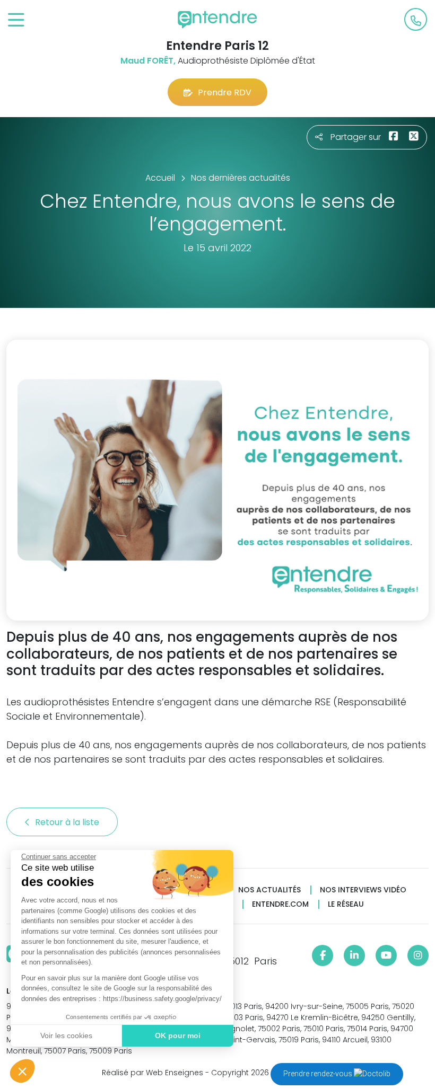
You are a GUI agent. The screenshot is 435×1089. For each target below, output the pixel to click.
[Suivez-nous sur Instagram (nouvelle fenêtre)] (418, 955)
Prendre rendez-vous (318, 1073)
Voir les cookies (66, 1035)
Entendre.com (280, 904)
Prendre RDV (224, 92)
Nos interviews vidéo (363, 890)
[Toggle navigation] (16, 20)
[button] (22, 1071)
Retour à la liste (68, 822)
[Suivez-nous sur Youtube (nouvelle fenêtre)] (386, 955)
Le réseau (346, 904)
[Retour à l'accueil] (217, 20)
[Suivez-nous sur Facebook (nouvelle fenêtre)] (322, 955)
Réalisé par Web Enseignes (152, 1072)
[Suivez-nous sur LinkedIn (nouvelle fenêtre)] (354, 955)
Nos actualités (269, 890)
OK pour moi (178, 1035)
